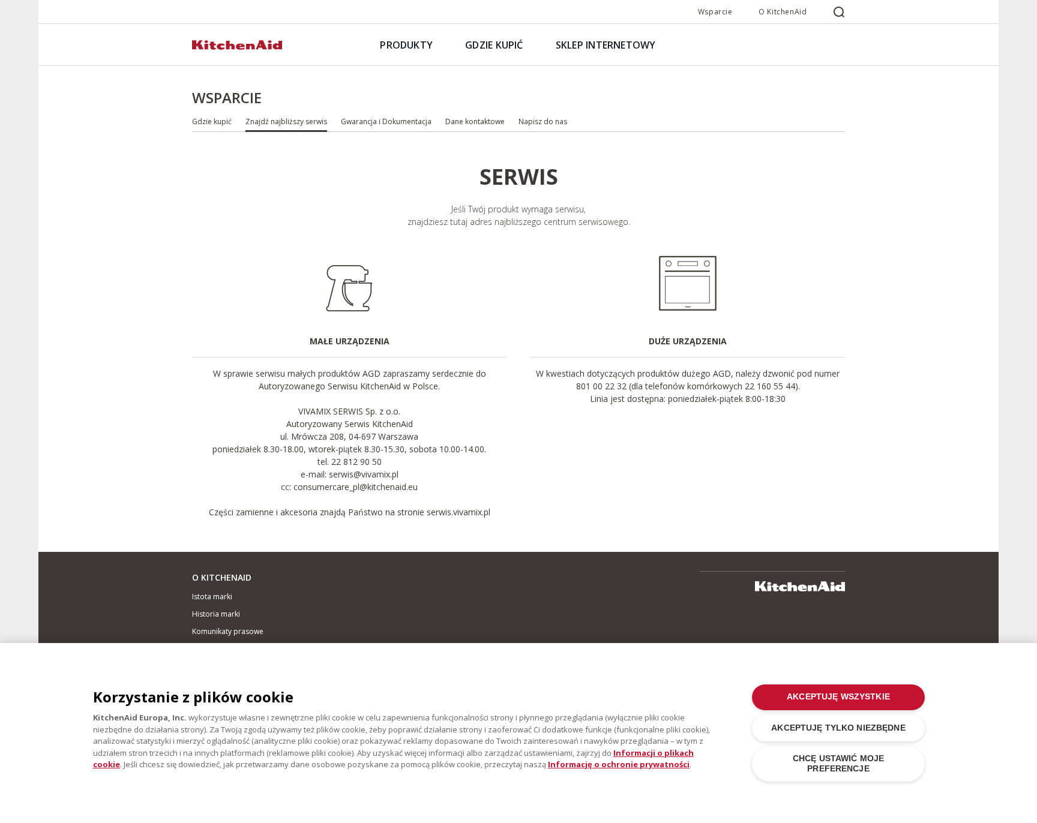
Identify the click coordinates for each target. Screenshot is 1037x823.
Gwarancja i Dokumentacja (386, 121)
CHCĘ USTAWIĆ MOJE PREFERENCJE (838, 763)
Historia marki (216, 614)
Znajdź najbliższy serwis (286, 121)
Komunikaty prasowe (227, 631)
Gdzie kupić (212, 121)
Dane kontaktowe (475, 121)
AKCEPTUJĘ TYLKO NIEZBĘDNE (838, 727)
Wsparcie (715, 12)
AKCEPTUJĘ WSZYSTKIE (838, 696)
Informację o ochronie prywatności (619, 764)
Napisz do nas (542, 121)
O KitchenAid (783, 12)
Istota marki (212, 596)
